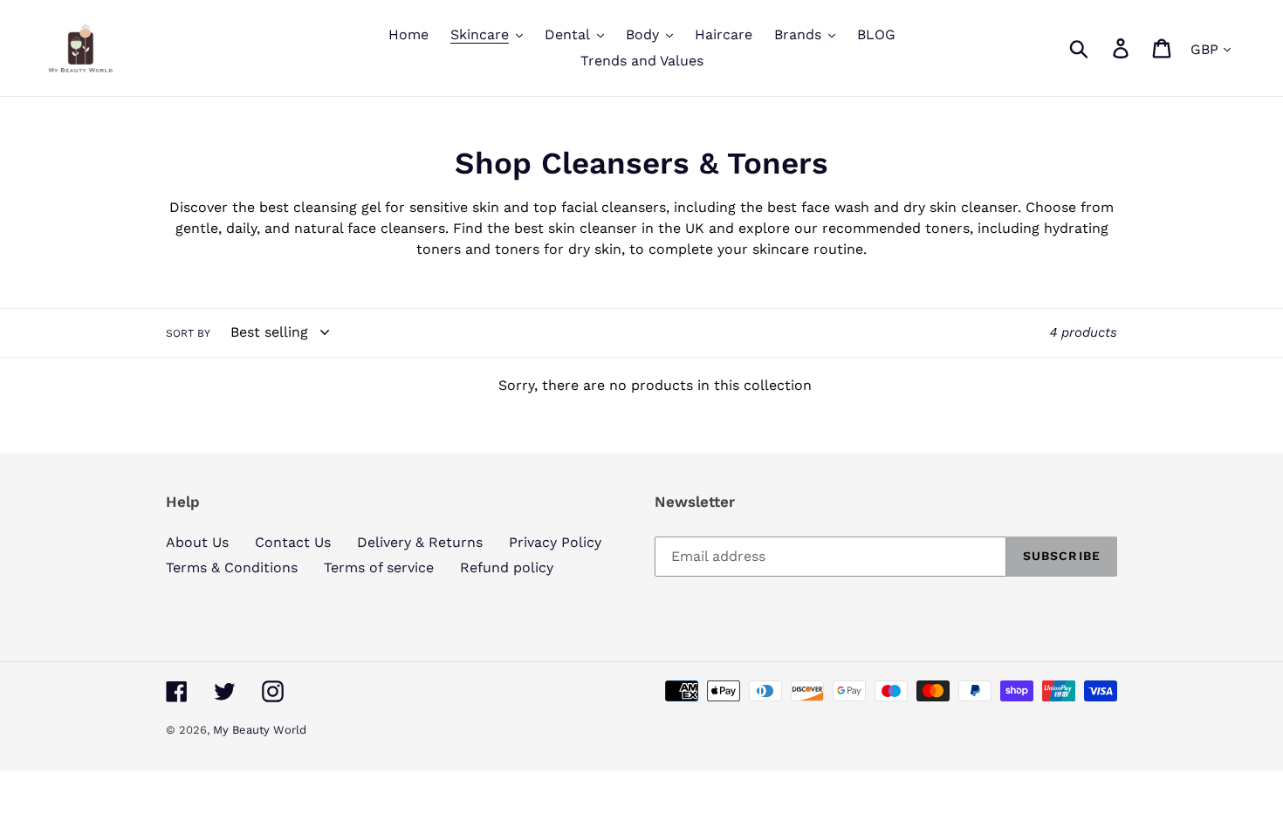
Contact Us (293, 542)
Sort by (188, 333)
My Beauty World (259, 729)
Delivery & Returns (420, 542)
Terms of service (379, 567)
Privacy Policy (555, 542)
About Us (197, 542)
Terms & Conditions (232, 567)
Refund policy (506, 567)
